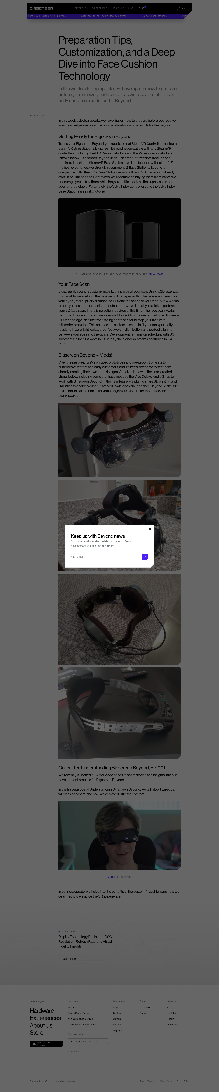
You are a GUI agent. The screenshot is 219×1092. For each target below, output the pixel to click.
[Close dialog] (150, 529)
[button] (145, 557)
